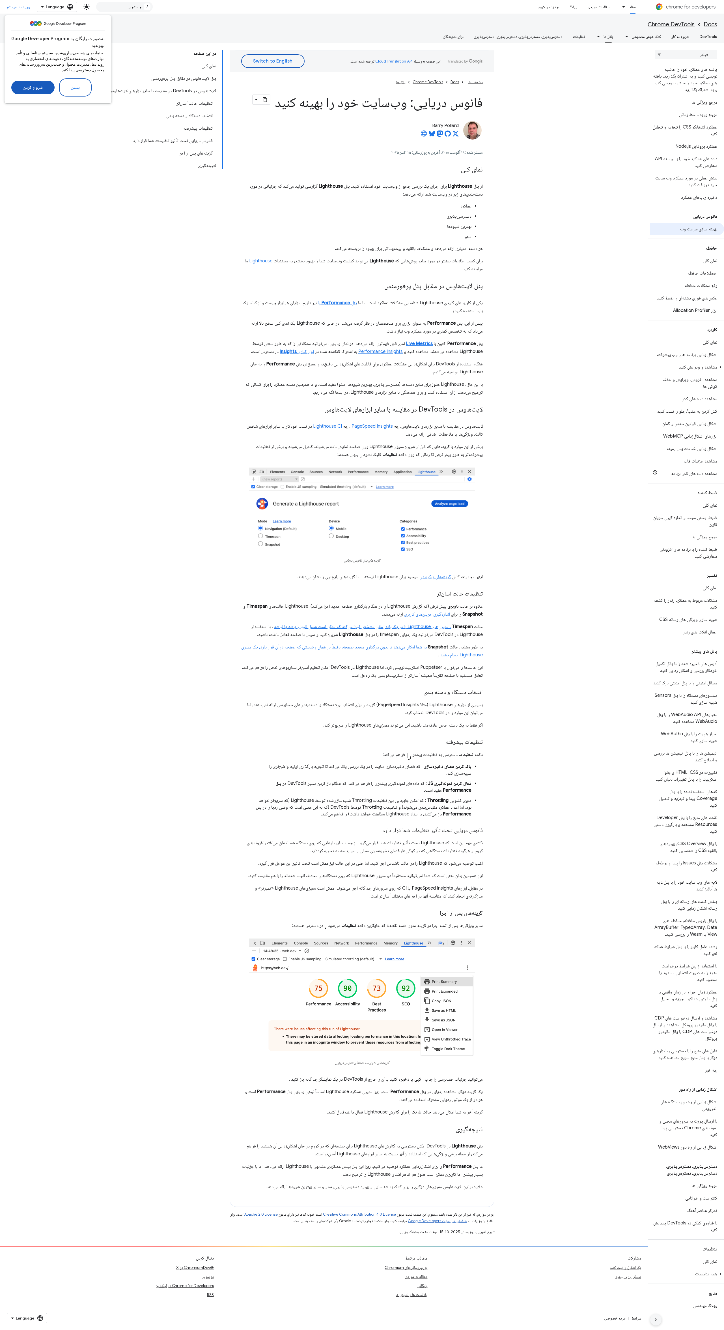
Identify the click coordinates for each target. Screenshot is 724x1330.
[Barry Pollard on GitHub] (448, 135)
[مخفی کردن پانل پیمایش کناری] (655, 1319)
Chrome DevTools (671, 24)
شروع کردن (33, 87)
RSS (210, 1294)
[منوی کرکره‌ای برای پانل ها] (597, 36)
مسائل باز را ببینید (628, 1276)
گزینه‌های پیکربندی (435, 577)
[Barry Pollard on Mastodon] (440, 135)
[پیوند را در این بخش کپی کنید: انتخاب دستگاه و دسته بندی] (418, 692)
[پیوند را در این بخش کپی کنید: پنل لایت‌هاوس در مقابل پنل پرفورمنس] (378, 286)
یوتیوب (208, 1276)
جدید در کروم (548, 6)
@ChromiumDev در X (195, 1267)
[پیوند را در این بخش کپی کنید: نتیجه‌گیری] (450, 1129)
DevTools (708, 36)
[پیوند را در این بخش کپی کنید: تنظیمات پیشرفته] (440, 742)
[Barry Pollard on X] (456, 135)
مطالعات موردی (598, 6)
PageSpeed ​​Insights (372, 426)
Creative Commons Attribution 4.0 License (359, 1214)
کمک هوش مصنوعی (646, 36)
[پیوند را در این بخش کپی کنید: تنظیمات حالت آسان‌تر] (431, 594)
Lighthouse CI (327, 426)
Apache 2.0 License (261, 1214)
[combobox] (124, 7)
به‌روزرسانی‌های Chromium (406, 1267)
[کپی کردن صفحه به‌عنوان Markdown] (265, 99)
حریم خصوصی (615, 1318)
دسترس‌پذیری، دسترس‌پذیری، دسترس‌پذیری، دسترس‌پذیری (518, 36)
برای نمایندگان (453, 36)
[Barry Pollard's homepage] (424, 135)
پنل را (337, 303)
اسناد (633, 6)
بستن (75, 87)
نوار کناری (297, 351)
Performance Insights (380, 351)
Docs (710, 24)
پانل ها (608, 36)
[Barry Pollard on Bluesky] (432, 135)
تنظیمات (579, 36)
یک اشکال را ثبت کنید (625, 1267)
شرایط (636, 1318)
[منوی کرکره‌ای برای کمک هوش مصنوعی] (625, 36)
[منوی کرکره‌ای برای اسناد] (622, 6)
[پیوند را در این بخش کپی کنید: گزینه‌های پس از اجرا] (434, 913)
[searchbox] (686, 54)
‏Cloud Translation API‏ (394, 61)
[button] (687, 367)
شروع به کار (680, 36)
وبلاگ (573, 6)
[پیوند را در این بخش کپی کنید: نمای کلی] (455, 169)
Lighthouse (260, 261)
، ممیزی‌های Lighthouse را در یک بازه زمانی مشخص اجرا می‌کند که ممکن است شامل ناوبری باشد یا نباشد (362, 626)
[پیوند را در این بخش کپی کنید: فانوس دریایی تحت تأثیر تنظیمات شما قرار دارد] (376, 830)
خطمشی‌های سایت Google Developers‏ (437, 1220)
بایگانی (422, 1285)
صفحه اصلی (474, 82)
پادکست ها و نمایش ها (411, 1294)
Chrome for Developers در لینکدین (185, 1285)
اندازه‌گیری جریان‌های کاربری (427, 614)
